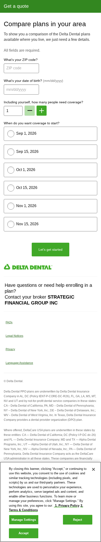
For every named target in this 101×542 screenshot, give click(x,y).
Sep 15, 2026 (27, 152)
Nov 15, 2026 (27, 224)
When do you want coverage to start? (31, 123)
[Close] (93, 469)
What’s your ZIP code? (21, 60)
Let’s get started (50, 249)
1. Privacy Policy (66, 505)
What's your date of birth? (33, 81)
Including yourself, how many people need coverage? (43, 102)
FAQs (9, 322)
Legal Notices (14, 336)
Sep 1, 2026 (26, 133)
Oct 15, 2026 (26, 188)
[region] (50, 502)
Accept (24, 533)
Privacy (10, 349)
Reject (77, 519)
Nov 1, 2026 (26, 206)
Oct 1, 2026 (25, 170)
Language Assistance (19, 363)
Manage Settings (24, 519)
